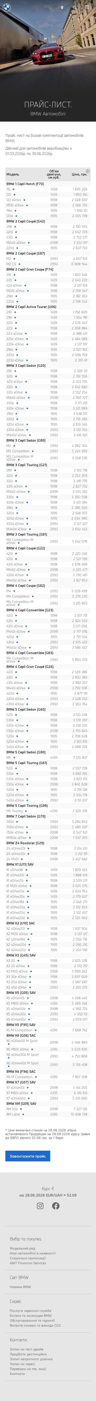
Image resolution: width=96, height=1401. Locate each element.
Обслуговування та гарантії (32, 1320)
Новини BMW (20, 1287)
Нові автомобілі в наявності (33, 1253)
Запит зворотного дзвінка (31, 1359)
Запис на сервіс (22, 1364)
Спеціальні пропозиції (28, 1258)
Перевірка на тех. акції (28, 1369)
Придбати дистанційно (28, 1354)
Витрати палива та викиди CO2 (35, 1325)
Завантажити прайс (28, 1156)
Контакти (17, 1374)
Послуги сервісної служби (30, 1311)
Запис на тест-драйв (27, 1349)
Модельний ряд (22, 1248)
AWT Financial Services (28, 1263)
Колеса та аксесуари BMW (31, 1315)
